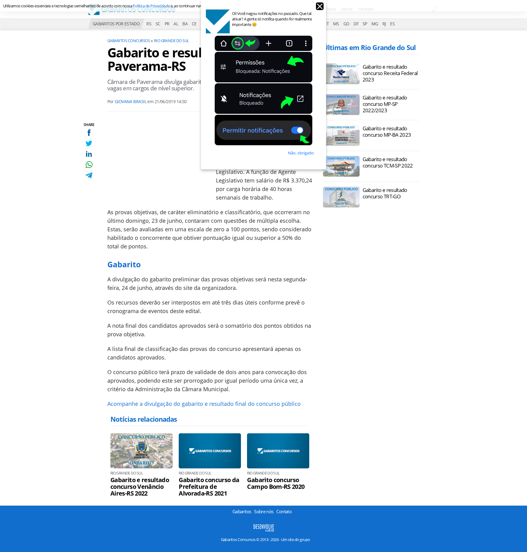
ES (392, 24)
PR (167, 24)
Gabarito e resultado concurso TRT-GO (385, 193)
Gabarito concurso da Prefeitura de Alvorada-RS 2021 (209, 487)
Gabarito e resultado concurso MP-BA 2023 (387, 131)
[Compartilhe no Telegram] (89, 175)
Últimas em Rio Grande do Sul (369, 47)
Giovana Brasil (130, 101)
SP (365, 24)
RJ (384, 24)
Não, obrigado (301, 153)
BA (185, 24)
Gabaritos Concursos (128, 40)
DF (355, 24)
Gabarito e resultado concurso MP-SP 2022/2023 (385, 104)
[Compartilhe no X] (89, 143)
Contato (284, 511)
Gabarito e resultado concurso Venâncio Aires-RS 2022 (139, 487)
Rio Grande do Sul (171, 40)
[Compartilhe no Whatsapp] (89, 164)
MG (374, 24)
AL (176, 24)
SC (158, 24)
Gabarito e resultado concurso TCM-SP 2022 (388, 162)
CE (194, 24)
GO (346, 24)
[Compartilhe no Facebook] (89, 132)
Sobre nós (263, 511)
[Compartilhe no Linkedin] (89, 154)
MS (336, 24)
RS (148, 24)
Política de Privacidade (151, 6)
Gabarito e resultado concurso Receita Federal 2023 (390, 73)
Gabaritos (241, 511)
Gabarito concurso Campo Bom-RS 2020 (275, 483)
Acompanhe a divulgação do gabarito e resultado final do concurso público (204, 403)
